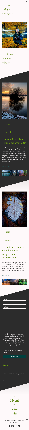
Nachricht (6, 307)
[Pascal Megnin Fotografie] (8, 16)
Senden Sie (14, 357)
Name (5, 299)
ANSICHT (5, 166)
